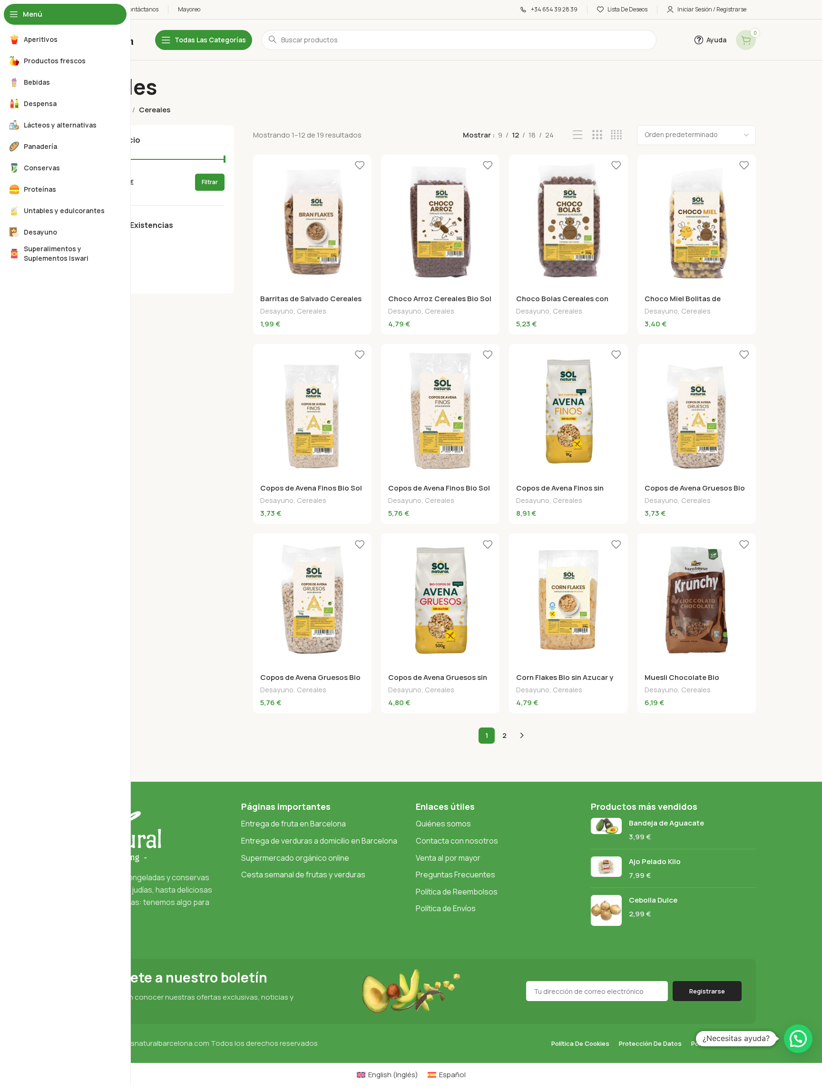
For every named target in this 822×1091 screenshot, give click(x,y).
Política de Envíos (446, 908)
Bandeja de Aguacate (666, 823)
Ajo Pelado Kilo (655, 861)
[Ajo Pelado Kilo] (606, 868)
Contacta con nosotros (457, 840)
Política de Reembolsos (457, 891)
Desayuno (277, 310)
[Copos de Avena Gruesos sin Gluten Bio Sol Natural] (440, 600)
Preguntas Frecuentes (455, 874)
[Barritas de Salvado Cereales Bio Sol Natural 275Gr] (312, 221)
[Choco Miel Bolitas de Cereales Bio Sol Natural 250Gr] (696, 221)
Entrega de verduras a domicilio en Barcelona (319, 840)
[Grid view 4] (616, 134)
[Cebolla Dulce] (606, 910)
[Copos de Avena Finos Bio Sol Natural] (312, 410)
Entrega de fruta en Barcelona (293, 823)
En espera (102, 279)
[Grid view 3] (597, 134)
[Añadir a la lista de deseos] (360, 165)
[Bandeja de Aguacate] (606, 830)
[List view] (577, 134)
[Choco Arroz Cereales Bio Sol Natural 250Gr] (440, 221)
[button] (798, 1038)
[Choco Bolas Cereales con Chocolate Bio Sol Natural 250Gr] (568, 221)
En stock (100, 262)
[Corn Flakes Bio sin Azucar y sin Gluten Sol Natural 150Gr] (568, 600)
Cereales (311, 310)
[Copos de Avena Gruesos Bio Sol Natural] (696, 410)
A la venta (102, 245)
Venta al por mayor (448, 858)
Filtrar (210, 182)
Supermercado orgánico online (295, 858)
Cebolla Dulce (653, 900)
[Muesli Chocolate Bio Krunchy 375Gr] (696, 600)
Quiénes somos (443, 823)
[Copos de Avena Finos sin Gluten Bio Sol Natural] (568, 410)
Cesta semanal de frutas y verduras (303, 874)
